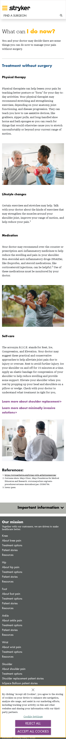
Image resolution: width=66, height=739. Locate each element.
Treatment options (12, 545)
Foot (4, 589)
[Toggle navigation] (4, 8)
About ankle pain (12, 620)
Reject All (33, 723)
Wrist (5, 642)
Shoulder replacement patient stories (23, 678)
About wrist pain (11, 647)
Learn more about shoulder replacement (31, 401)
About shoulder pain (13, 669)
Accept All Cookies (33, 731)
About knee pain (11, 540)
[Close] (33, 690)
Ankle (5, 615)
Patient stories (10, 550)
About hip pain (10, 567)
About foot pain (11, 594)
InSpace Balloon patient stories (20, 683)
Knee (5, 536)
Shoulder (7, 664)
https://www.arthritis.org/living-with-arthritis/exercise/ (30, 475)
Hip (4, 562)
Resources (7, 555)
